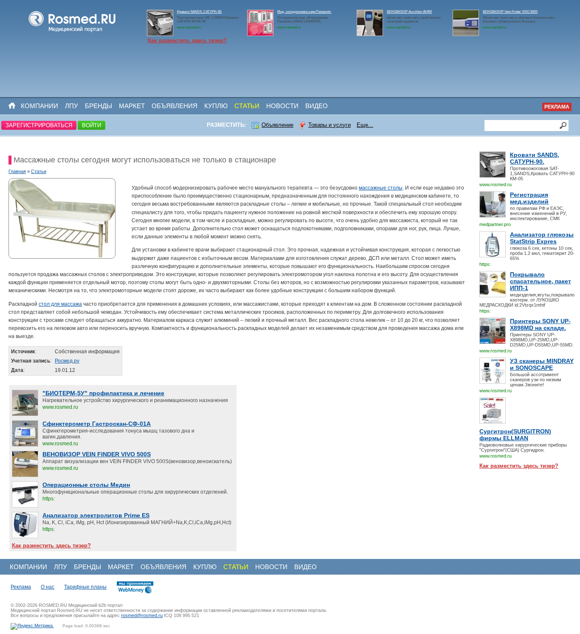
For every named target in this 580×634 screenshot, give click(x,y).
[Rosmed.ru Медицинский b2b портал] (72, 32)
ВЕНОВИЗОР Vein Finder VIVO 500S (510, 12)
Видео (316, 105)
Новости (282, 105)
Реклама (556, 107)
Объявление (277, 125)
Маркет (132, 105)
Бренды (98, 105)
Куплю (216, 105)
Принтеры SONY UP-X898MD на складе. (540, 324)
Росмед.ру (67, 361)
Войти (91, 125)
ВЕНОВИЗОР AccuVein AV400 (409, 12)
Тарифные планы (85, 587)
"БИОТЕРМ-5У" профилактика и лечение (103, 393)
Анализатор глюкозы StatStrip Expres (542, 238)
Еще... (365, 125)
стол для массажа (60, 304)
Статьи (246, 105)
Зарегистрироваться (39, 125)
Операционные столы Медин (86, 484)
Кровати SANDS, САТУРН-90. (199, 12)
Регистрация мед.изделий (529, 198)
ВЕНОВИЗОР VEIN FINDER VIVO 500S (96, 454)
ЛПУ (71, 105)
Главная (17, 171)
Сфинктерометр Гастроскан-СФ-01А (96, 423)
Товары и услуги (329, 125)
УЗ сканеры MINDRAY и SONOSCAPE (542, 364)
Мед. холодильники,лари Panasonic (304, 12)
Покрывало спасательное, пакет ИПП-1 (540, 281)
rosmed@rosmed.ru (142, 615)
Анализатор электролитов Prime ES (95, 515)
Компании (39, 105)
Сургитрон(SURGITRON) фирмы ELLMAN (515, 434)
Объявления (174, 105)
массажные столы (381, 188)
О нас (47, 587)
